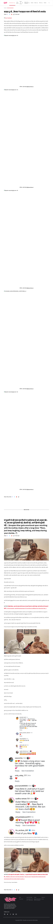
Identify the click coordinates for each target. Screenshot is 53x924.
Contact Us (43, 897)
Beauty (35, 2)
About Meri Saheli (29, 897)
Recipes (32, 2)
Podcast (45, 2)
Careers (35, 897)
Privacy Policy (21, 899)
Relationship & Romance (26, 3)
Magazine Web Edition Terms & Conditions (37, 900)
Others (40, 2)
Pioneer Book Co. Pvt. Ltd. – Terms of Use (30, 900)
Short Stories (17, 3)
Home (20, 897)
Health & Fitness (21, 2)
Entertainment (11, 2)
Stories (42, 899)
